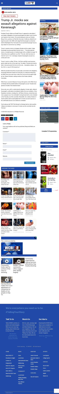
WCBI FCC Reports (10, 365)
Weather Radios (34, 366)
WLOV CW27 (46, 365)
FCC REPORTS (29, 346)
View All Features (34, 376)
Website (5, 156)
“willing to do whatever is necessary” (9, 106)
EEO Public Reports (37, 346)
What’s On (45, 376)
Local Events (21, 375)
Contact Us (8, 360)
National (3, 115)
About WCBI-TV (9, 355)
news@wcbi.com (13, 335)
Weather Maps (34, 369)
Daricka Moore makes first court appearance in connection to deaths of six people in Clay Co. (6, 289)
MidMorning (21, 363)
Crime (19, 355)
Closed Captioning (21, 346)
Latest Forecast (34, 355)
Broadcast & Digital (10, 358)
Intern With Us (9, 371)
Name (5, 143)
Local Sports (46, 355)
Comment (6, 131)
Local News (21, 358)
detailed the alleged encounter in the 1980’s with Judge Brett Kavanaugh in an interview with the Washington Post (18, 40)
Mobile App (41, 335)
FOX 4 (44, 368)
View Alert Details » (9, 16)
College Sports (46, 358)
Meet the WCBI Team (11, 373)
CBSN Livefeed (46, 370)
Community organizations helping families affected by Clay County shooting (30, 262)
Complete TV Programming (49, 131)
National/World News (23, 360)
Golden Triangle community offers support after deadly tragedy (18, 268)
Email (5, 150)
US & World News (9, 115)
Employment (9, 363)
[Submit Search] (57, 3)
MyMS (44, 373)
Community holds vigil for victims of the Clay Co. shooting (5, 268)
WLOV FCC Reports (10, 368)
